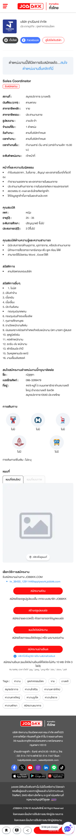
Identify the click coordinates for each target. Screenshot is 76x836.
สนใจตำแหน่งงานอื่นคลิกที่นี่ (45, 66)
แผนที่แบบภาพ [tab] (34, 479)
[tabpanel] (38, 523)
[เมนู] (5, 6)
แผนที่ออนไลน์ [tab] (13, 479)
